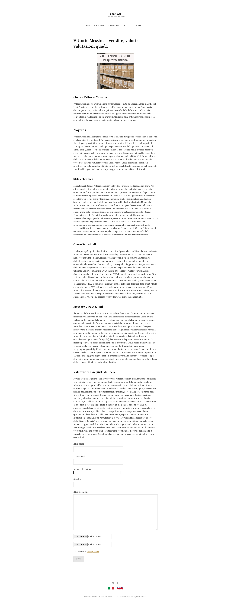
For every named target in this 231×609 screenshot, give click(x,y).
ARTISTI (127, 25)
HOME (87, 25)
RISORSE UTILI (114, 25)
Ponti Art (115, 13)
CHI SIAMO (99, 25)
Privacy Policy (93, 551)
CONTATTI (139, 25)
